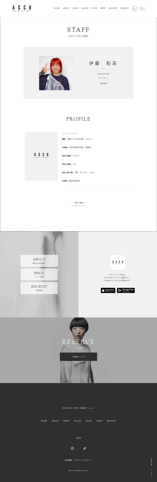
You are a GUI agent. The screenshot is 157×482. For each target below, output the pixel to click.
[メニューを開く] (142, 8)
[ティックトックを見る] (85, 448)
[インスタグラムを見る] (72, 448)
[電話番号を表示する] (134, 8)
